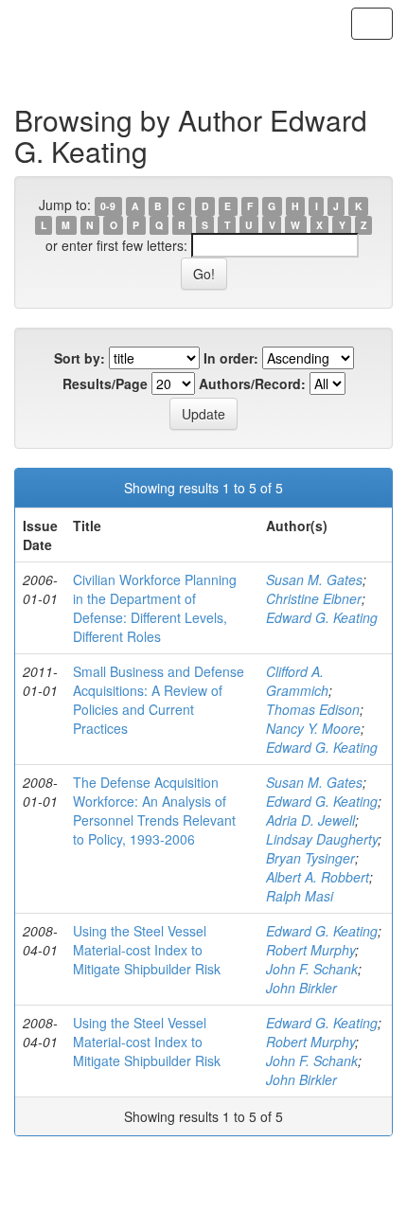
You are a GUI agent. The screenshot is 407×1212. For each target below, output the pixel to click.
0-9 (107, 206)
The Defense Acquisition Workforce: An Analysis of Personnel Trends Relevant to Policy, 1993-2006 (154, 810)
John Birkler (301, 987)
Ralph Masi (299, 895)
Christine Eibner (314, 598)
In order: (231, 357)
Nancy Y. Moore (313, 728)
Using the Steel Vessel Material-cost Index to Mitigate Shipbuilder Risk (147, 949)
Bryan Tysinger (310, 857)
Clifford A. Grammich (297, 681)
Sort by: (79, 357)
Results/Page (105, 383)
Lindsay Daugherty (322, 838)
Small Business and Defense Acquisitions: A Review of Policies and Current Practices (158, 700)
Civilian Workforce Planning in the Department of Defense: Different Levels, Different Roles (155, 608)
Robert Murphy (310, 949)
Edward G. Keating (322, 617)
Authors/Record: (252, 383)
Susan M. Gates (314, 579)
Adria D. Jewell (310, 820)
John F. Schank (312, 968)
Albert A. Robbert (317, 876)
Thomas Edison (313, 709)
